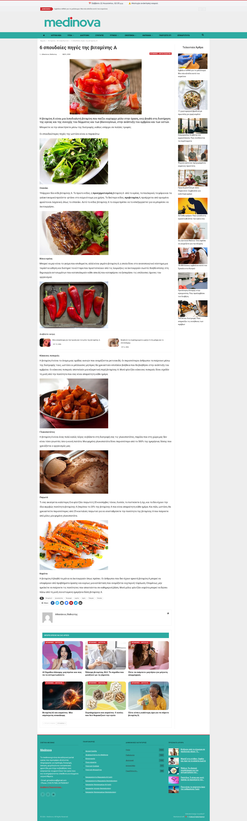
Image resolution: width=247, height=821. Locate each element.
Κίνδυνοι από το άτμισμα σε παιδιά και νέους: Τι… (193, 750)
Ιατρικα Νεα (56, 35)
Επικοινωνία (90, 758)
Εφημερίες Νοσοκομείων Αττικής (98, 784)
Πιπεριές (91, 598)
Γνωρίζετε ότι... (132, 771)
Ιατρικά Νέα (130, 766)
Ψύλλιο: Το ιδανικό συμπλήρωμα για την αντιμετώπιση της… (189, 770)
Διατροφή (130, 760)
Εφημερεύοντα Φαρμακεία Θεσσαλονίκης (101, 781)
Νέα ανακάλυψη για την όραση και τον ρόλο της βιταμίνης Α (76, 340)
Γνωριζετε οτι (165, 35)
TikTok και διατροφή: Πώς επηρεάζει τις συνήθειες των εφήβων (190, 321)
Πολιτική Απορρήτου (94, 770)
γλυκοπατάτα (59, 598)
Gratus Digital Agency (197, 817)
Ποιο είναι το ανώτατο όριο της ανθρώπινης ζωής (193, 788)
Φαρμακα (146, 35)
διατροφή (69, 598)
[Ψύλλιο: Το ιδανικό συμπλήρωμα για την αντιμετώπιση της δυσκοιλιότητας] (174, 770)
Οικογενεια (129, 35)
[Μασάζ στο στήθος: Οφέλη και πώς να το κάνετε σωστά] (174, 761)
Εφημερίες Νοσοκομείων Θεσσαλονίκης (101, 792)
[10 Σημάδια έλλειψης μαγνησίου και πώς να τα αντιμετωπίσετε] (62, 655)
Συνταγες (99, 35)
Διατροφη (84, 35)
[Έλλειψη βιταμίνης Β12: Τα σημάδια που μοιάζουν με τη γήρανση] (105, 655)
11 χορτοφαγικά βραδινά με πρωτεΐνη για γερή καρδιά (75, 9)
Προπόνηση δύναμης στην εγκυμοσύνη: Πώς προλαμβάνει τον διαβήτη (191, 293)
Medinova (46, 750)
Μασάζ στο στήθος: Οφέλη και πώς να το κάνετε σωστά (193, 760)
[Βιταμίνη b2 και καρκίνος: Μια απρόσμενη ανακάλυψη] (62, 696)
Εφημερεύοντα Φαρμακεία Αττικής (99, 777)
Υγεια (70, 35)
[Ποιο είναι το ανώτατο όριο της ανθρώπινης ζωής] (174, 789)
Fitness (113, 35)
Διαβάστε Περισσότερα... (51, 787)
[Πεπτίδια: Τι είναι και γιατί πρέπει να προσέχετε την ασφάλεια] (174, 780)
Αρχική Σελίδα (91, 751)
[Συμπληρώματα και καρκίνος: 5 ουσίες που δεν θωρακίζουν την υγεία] (105, 696)
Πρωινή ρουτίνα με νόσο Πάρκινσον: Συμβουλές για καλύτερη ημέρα (189, 191)
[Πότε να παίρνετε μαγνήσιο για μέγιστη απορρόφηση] (148, 655)
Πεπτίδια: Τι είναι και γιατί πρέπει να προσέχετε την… (192, 778)
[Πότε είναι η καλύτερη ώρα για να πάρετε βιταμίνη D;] (148, 696)
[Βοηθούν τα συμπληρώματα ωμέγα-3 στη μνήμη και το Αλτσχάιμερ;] (113, 343)
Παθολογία (130, 755)
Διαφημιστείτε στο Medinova (97, 755)
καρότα (77, 598)
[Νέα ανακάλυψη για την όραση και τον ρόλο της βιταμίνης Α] (45, 343)
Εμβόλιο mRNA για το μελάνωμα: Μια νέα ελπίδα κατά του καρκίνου (192, 73)
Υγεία (128, 750)
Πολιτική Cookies (92, 766)
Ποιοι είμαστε (91, 762)
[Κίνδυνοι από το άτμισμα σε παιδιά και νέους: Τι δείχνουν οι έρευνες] (174, 752)
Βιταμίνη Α (49, 598)
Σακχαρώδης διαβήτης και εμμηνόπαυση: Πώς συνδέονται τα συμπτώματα (191, 138)
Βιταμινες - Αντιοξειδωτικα (160, 53)
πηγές (84, 598)
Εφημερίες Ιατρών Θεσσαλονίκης (98, 788)
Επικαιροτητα (184, 35)
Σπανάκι (99, 598)
